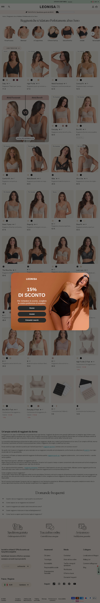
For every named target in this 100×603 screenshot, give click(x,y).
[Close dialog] (86, 275)
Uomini (32, 314)
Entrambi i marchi (31, 320)
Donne (31, 308)
